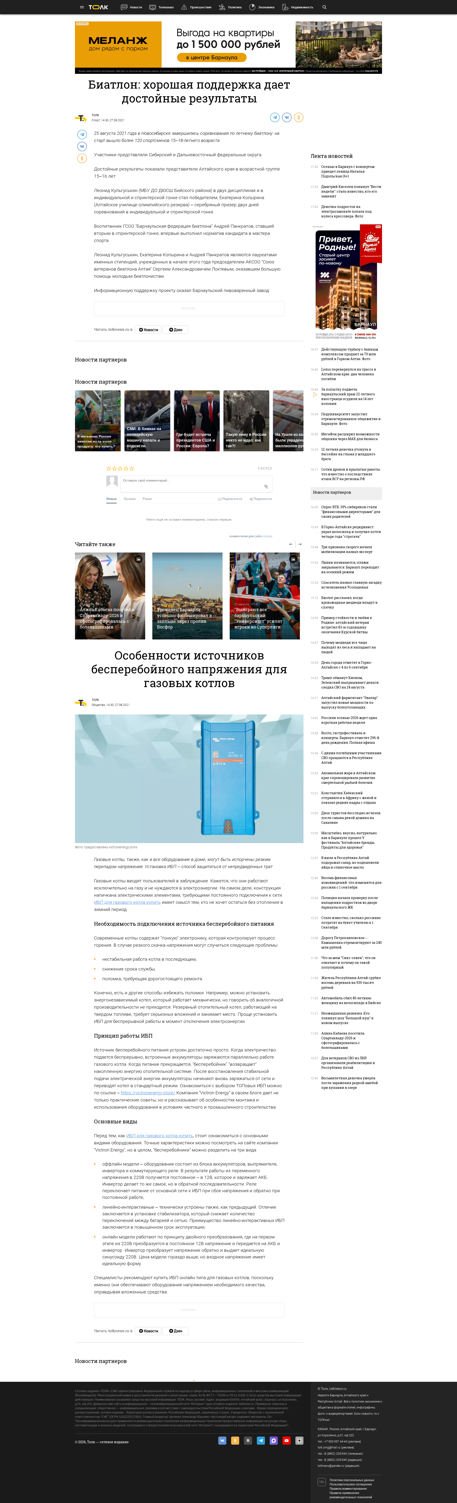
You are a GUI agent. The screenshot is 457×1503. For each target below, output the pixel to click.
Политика (235, 7)
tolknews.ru (338, 1389)
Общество (98, 705)
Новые (111, 498)
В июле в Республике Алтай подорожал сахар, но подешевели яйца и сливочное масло (350, 862)
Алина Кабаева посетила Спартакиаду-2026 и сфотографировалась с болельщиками (107, 618)
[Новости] (148, 330)
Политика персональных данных (352, 1480)
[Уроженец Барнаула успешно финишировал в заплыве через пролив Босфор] (187, 596)
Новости (136, 7)
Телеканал (166, 7)
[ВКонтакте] (287, 117)
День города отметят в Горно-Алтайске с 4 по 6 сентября (346, 664)
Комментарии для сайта (251, 536)
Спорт (96, 120)
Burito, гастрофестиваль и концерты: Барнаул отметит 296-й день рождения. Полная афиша (350, 738)
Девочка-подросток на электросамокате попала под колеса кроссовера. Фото (346, 211)
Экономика (266, 7)
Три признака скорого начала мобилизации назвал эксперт (347, 549)
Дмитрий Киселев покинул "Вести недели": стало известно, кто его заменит (351, 191)
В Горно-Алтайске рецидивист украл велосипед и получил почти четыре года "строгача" (351, 532)
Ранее (147, 498)
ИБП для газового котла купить (127, 902)
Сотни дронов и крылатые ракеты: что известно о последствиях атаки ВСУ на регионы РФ (351, 474)
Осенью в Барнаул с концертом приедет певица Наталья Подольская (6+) (348, 171)
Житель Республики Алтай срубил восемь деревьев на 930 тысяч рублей (351, 982)
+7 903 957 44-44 (335, 1441)
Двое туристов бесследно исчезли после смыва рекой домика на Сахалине (351, 818)
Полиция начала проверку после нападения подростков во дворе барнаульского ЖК (349, 902)
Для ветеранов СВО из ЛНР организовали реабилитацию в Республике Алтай (348, 1063)
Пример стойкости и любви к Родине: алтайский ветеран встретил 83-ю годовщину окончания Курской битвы (346, 624)
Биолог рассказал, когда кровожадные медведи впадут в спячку (349, 602)
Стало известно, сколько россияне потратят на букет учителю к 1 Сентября (351, 922)
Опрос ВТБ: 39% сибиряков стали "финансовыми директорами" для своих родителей (350, 512)
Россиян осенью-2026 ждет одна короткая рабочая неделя (349, 720)
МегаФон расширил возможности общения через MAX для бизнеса (350, 436)
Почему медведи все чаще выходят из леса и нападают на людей (348, 647)
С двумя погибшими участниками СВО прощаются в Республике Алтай (351, 758)
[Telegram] (275, 117)
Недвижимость (302, 7)
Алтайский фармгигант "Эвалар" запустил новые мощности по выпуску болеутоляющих (349, 702)
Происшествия (200, 7)
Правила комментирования (348, 1488)
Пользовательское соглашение (351, 1484)
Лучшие (130, 498)
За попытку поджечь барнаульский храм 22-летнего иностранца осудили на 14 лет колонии (348, 396)
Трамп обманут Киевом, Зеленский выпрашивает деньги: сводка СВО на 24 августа (350, 682)
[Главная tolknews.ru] (98, 7)
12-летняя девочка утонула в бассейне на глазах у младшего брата (348, 454)
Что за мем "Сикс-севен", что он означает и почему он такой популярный (348, 962)
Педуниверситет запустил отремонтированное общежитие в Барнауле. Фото (351, 419)
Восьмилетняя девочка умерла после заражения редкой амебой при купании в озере (349, 1083)
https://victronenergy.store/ (148, 1093)
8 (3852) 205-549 (335, 1460)
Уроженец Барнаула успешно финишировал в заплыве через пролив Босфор (184, 618)
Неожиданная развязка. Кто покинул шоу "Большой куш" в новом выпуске (347, 1018)
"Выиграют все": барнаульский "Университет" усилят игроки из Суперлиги (258, 618)
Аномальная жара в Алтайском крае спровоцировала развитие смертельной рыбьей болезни (348, 778)
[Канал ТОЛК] (175, 330)
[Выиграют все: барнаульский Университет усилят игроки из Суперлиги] (265, 596)
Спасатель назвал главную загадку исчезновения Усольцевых (351, 584)
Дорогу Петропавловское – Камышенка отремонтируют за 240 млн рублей (351, 942)
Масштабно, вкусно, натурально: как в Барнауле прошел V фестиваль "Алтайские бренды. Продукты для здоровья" (349, 840)
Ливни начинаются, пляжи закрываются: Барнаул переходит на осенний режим (350, 567)
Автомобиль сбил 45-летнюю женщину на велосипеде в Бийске (351, 1000)
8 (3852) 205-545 (335, 1453)
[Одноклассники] (298, 117)
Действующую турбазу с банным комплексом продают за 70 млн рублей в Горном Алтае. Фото (349, 354)
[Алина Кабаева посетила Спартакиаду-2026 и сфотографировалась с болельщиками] (110, 596)
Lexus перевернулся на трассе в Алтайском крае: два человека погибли (348, 374)
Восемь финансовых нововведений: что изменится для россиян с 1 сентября (351, 882)
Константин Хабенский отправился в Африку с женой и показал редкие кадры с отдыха (349, 798)
